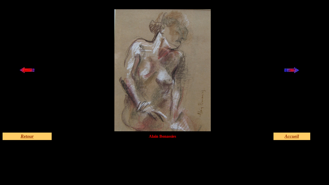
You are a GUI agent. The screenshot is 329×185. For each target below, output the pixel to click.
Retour (27, 136)
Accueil (292, 136)
